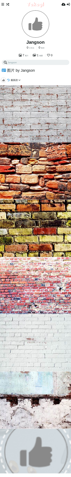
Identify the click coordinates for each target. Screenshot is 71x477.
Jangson (35, 42)
